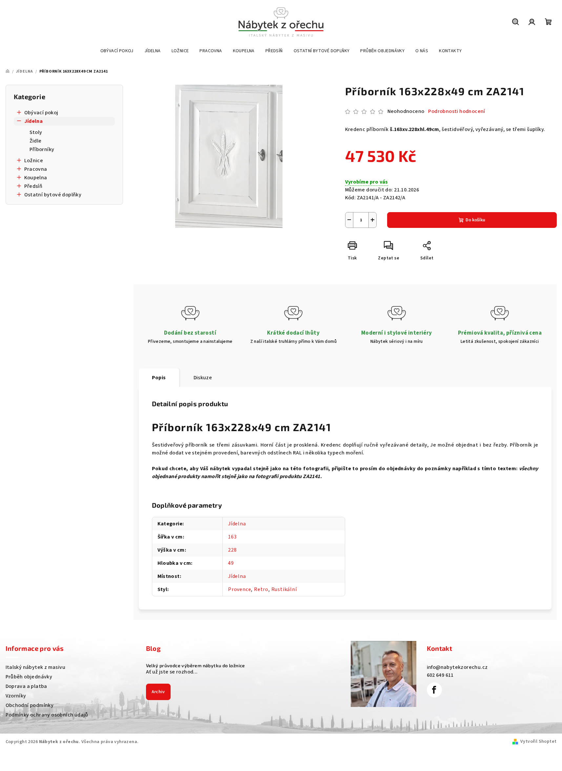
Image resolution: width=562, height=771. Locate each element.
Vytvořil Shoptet (538, 741)
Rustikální (284, 589)
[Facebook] (434, 689)
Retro (261, 589)
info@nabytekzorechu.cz (457, 667)
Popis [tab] (159, 377)
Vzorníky (16, 695)
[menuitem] (117, 50)
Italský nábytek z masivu (36, 667)
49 (231, 563)
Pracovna (35, 169)
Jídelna (33, 121)
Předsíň (33, 186)
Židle (36, 140)
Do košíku (475, 220)
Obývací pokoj (41, 112)
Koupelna (35, 177)
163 (232, 536)
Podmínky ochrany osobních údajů (47, 714)
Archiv (158, 692)
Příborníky (42, 149)
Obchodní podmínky (30, 705)
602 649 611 (440, 675)
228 (232, 550)
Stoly (36, 132)
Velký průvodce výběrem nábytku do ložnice (195, 665)
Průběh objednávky (29, 676)
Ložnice (33, 160)
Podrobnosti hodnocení (456, 111)
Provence (239, 589)
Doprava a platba (26, 686)
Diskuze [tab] (203, 377)
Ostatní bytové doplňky (53, 194)
